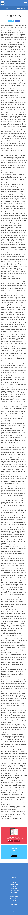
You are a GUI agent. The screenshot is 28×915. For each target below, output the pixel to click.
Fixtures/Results (21, 8)
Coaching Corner (14, 896)
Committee (14, 882)
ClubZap (16, 911)
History (13, 879)
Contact (14, 877)
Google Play (17, 840)
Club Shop (14, 886)
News (7, 8)
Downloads (14, 902)
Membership (14, 904)
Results (14, 874)
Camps (14, 894)
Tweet (9, 21)
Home (14, 866)
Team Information (14, 884)
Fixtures (14, 870)
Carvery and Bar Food (14, 890)
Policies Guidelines (14, 898)
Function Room (14, 888)
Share (16, 21)
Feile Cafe (14, 900)
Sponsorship (14, 892)
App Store (10, 840)
